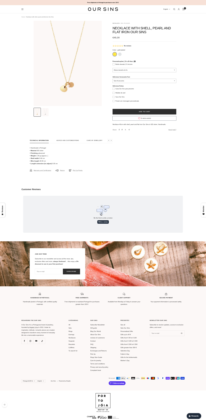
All (69, 325)
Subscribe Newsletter (97, 325)
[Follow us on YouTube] (36, 341)
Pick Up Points (78, 170)
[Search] (174, 9)
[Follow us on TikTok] (42, 341)
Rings (70, 331)
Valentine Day (125, 351)
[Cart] (183, 9)
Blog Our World (95, 331)
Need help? (172, 130)
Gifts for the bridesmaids (128, 357)
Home (23, 17)
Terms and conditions (97, 364)
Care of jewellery (94, 140)
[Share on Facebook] (119, 129)
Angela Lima (33, 327)
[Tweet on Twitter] (125, 129)
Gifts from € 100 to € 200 (128, 341)
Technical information (39, 140)
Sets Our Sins (125, 328)
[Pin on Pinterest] (122, 129)
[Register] (181, 333)
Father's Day (124, 354)
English (165, 9)
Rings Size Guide (96, 357)
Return (62, 170)
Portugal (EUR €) (28, 381)
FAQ (91, 344)
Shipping (93, 347)
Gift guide (93, 328)
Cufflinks (71, 347)
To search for (73, 351)
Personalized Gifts (126, 331)
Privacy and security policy (99, 367)
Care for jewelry (95, 360)
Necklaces (72, 338)
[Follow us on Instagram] (30, 341)
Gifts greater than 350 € (128, 347)
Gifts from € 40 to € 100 (128, 338)
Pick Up (92, 354)
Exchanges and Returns (98, 351)
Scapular (72, 341)
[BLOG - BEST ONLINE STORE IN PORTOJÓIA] (103, 394)
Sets (70, 328)
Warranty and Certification (42, 170)
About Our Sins (95, 334)
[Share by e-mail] (129, 129)
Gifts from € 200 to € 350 (128, 344)
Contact (93, 341)
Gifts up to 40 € (125, 334)
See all (122, 325)
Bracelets (72, 344)
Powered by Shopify (64, 381)
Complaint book (95, 370)
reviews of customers (97, 338)
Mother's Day (125, 360)
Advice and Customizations (67, 140)
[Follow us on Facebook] (24, 341)
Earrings (71, 334)
